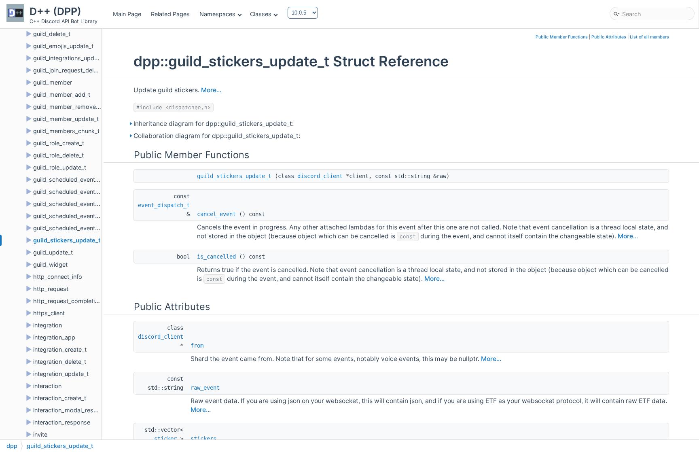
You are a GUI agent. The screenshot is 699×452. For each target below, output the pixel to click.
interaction (47, 385)
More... (211, 90)
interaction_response (61, 422)
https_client (49, 313)
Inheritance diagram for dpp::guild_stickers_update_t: (213, 123)
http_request (50, 288)
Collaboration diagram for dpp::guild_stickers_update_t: (216, 136)
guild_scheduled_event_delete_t (76, 191)
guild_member (52, 82)
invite (40, 434)
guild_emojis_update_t (63, 45)
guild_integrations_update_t (70, 58)
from (197, 345)
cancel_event (216, 214)
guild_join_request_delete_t (70, 70)
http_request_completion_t (69, 300)
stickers (203, 438)
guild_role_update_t (59, 167)
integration (47, 325)
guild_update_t (53, 252)
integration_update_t (61, 373)
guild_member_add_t (61, 94)
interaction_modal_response (71, 410)
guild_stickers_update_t (66, 240)
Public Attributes (608, 37)
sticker (165, 438)
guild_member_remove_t (67, 106)
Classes (260, 14)
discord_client (320, 176)
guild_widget (50, 264)
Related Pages (170, 14)
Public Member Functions (562, 37)
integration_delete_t (59, 361)
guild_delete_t (51, 33)
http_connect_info (57, 276)
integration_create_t (60, 349)
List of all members (649, 37)
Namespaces (217, 14)
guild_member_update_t (66, 118)
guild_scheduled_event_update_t (77, 203)
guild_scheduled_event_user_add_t (80, 215)
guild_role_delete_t (58, 155)
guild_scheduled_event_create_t (76, 179)
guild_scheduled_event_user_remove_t (85, 228)
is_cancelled (216, 256)
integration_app (54, 337)
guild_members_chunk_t (66, 130)
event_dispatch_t (164, 205)
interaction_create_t (59, 398)
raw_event (205, 387)
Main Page (127, 14)
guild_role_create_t (58, 143)
